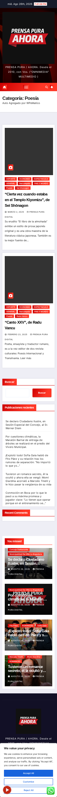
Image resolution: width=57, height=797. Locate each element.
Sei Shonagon (23, 188)
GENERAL (10, 183)
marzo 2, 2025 (16, 212)
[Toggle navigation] (26, 87)
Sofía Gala (42, 625)
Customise (28, 781)
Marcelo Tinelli (16, 657)
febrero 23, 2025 (18, 334)
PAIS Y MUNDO (41, 183)
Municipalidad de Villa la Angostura (26, 554)
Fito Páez (14, 625)
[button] (46, 87)
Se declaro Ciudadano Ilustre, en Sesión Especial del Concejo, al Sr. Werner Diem (27, 425)
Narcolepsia (24, 183)
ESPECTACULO (41, 179)
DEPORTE (10, 179)
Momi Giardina (33, 657)
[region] (28, 770)
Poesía (9, 188)
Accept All (28, 773)
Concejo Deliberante (19, 549)
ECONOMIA (24, 179)
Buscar (9, 381)
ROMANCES (27, 625)
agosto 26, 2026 (21, 569)
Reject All (28, 790)
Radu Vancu (22, 316)
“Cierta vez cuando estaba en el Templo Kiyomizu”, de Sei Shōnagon (27, 200)
